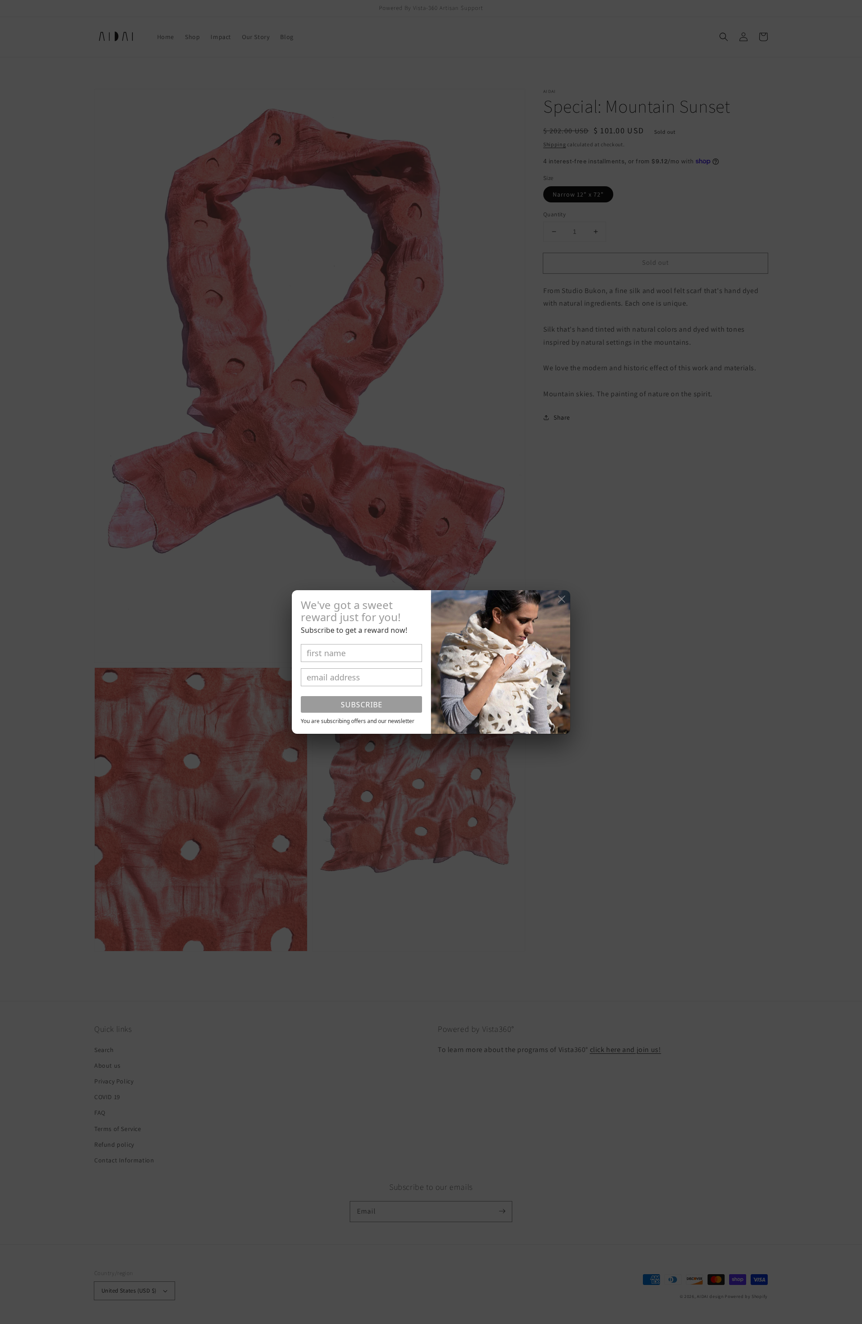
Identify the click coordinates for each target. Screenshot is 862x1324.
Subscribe (362, 705)
